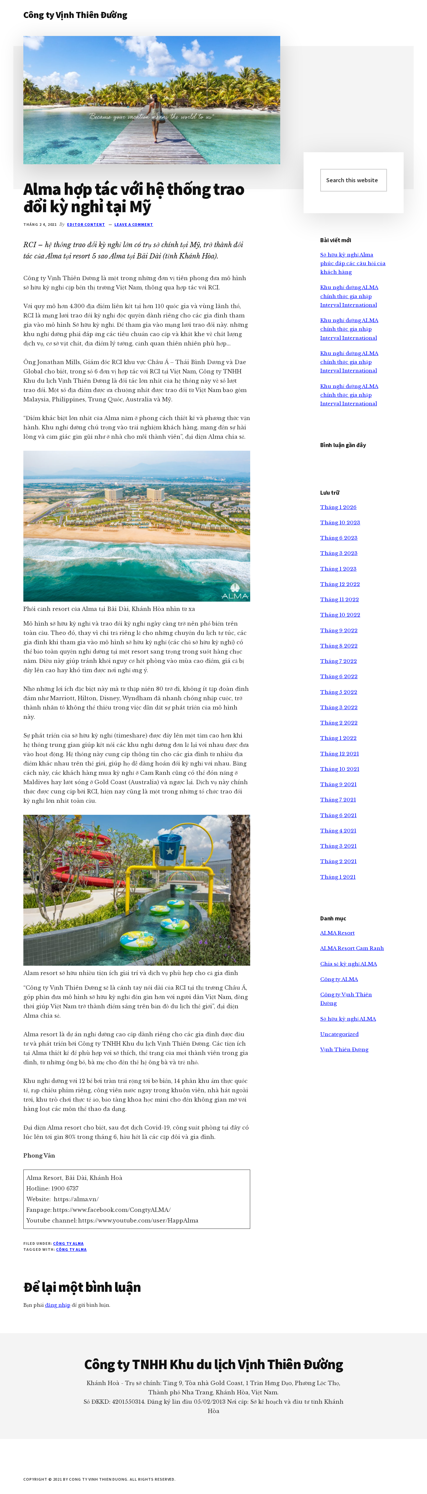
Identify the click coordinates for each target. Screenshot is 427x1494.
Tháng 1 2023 (338, 569)
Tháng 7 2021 (338, 799)
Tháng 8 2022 (339, 646)
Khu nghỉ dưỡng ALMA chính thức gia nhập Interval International (349, 296)
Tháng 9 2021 (338, 784)
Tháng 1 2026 (338, 507)
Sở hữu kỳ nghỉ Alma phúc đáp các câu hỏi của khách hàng (353, 263)
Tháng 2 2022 (339, 723)
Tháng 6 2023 (339, 538)
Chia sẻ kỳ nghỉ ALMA (348, 964)
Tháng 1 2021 (338, 877)
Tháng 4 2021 (338, 830)
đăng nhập (57, 1305)
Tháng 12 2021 (339, 753)
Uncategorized (339, 1034)
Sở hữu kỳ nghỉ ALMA (348, 1019)
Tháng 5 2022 (338, 692)
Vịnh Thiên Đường (344, 1049)
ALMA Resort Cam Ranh (352, 948)
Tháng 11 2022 (339, 599)
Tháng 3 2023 (339, 553)
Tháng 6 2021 (338, 815)
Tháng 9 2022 (339, 630)
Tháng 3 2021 (338, 846)
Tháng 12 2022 (340, 584)
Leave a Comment (133, 224)
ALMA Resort (337, 933)
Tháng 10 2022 (340, 615)
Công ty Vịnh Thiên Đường (75, 15)
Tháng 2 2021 (338, 861)
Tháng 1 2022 (338, 738)
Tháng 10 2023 (340, 522)
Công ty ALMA (68, 1243)
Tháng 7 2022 (338, 661)
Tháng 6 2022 (339, 676)
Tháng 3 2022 (339, 707)
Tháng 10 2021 (339, 769)
